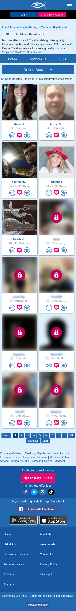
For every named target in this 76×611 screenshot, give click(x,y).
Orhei (65, 457)
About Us (45, 534)
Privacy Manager (38, 604)
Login (23, 14)
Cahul (63, 453)
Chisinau (5, 457)
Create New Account (52, 14)
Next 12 (33, 440)
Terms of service (14, 564)
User (63, 59)
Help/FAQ (10, 544)
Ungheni (60, 460)
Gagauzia (29, 457)
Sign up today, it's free (38, 478)
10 (71, 435)
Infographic (46, 574)
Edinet (17, 457)
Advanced (38, 59)
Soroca (4, 460)
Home (7, 534)
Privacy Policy (49, 564)
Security (9, 584)
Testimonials (47, 544)
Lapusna (42, 457)
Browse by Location (16, 554)
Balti (55, 453)
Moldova (55, 457)
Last (45, 440)
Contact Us (47, 554)
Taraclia (36, 460)
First (6, 435)
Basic (12, 59)
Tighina (48, 460)
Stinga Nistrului (20, 460)
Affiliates (9, 574)
